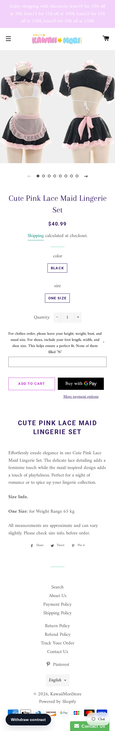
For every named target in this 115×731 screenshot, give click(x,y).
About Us (57, 596)
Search (57, 587)
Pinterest (60, 665)
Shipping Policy (57, 613)
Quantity (41, 317)
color (57, 256)
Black (57, 268)
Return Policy (57, 626)
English (55, 680)
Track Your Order (57, 643)
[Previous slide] (29, 176)
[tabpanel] (57, 106)
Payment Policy (57, 604)
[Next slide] (86, 176)
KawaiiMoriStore (66, 694)
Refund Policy (58, 634)
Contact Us (57, 652)
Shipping (36, 236)
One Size (57, 298)
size (57, 286)
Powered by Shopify (57, 702)
